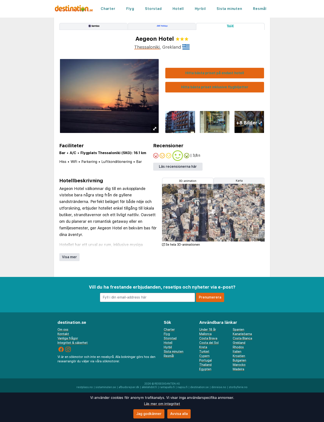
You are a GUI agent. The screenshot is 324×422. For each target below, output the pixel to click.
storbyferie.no (238, 387)
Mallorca (205, 334)
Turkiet (204, 351)
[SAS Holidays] (162, 26)
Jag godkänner (149, 414)
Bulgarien (239, 360)
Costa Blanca (242, 338)
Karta (239, 180)
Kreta (203, 347)
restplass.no (84, 387)
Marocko (239, 365)
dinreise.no (218, 387)
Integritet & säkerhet (73, 343)
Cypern (204, 356)
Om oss (63, 329)
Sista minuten (229, 9)
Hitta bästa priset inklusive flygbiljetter (214, 87)
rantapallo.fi (167, 387)
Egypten (205, 369)
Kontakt (63, 334)
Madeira (238, 369)
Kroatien (239, 356)
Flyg (130, 9)
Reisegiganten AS (167, 383)
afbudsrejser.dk (129, 387)
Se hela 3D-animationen (183, 244)
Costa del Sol (209, 343)
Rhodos (238, 347)
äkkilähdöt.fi (149, 387)
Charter (108, 9)
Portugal (205, 360)
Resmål (259, 9)
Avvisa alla (179, 414)
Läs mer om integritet (162, 404)
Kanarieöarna (242, 334)
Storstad (153, 9)
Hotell (178, 9)
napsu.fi (182, 387)
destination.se (199, 387)
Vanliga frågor (68, 338)
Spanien (238, 329)
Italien (237, 351)
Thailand (205, 365)
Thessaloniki (147, 47)
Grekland (239, 343)
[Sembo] (93, 26)
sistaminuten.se (105, 387)
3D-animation (187, 180)
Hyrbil (200, 9)
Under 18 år (207, 329)
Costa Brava (208, 338)
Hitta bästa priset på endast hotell (214, 73)
